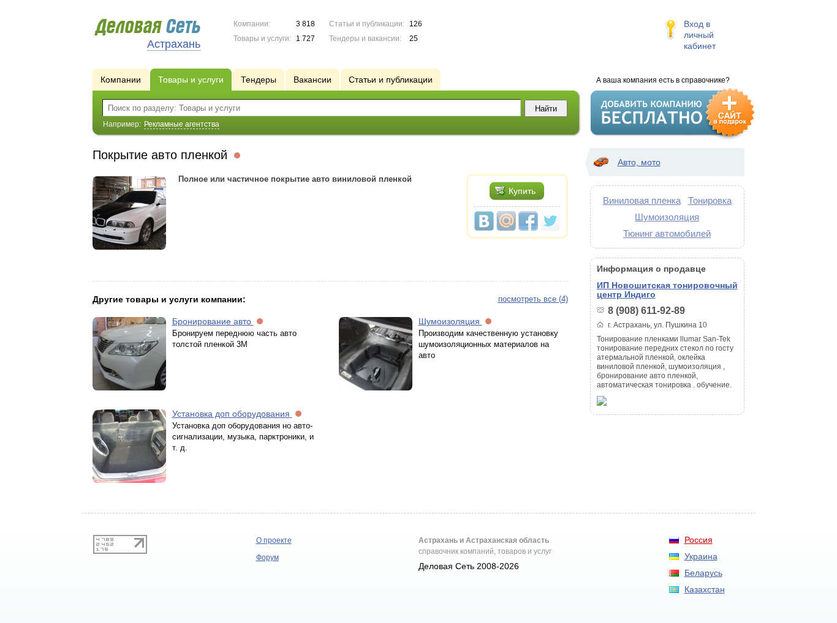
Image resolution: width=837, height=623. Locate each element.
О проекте (274, 540)
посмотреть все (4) (533, 299)
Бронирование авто (213, 321)
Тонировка (710, 200)
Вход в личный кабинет (700, 35)
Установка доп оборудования (232, 414)
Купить (522, 191)
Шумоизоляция (450, 321)
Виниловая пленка (642, 200)
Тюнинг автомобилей (667, 233)
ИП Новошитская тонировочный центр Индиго (667, 289)
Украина (701, 556)
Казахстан (704, 589)
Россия (698, 540)
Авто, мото (639, 162)
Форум (267, 557)
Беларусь (703, 573)
